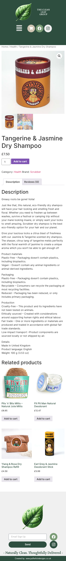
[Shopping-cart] (31, 28)
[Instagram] (48, 28)
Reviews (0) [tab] (31, 181)
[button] (19, 28)
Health (13, 46)
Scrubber (35, 171)
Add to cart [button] (10, 418)
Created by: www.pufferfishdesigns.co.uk (33, 558)
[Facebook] (39, 28)
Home (5, 46)
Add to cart (20, 161)
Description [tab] (13, 181)
